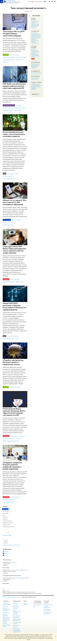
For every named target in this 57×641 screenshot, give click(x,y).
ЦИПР (4, 62)
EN (46, 1)
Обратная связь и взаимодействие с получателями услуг (17, 630)
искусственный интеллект (8, 59)
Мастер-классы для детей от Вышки (35, 78)
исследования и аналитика (12, 336)
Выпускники (15, 627)
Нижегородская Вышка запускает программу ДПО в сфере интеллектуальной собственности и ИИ (14, 411)
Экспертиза (5, 517)
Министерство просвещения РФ (47, 610)
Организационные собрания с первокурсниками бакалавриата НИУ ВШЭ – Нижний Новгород (35, 24)
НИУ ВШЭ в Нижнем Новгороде (9, 597)
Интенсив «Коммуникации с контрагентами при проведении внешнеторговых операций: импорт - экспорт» (35, 53)
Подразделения (6, 612)
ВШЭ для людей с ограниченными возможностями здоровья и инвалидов (6, 620)
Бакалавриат (15, 603)
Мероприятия (36, 15)
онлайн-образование (14, 279)
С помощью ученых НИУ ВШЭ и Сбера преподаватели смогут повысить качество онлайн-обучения (14, 249)
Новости (19, 597)
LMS (34, 606)
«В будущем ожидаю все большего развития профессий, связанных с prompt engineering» (12, 465)
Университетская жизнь (8, 522)
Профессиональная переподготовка (17, 619)
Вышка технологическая (21, 57)
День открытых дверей (36, 72)
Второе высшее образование (16, 607)
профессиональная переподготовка (11, 441)
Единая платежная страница (6, 625)
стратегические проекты (8, 224)
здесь (29, 635)
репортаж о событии (14, 54)
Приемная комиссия (7, 559)
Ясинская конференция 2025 (9, 178)
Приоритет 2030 (6, 524)
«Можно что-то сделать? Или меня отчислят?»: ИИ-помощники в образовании (14, 202)
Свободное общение (7, 520)
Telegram (6, 551)
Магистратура (15, 604)
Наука (4, 515)
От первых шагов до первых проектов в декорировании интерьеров (35, 65)
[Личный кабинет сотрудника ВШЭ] (52, 1)
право (17, 338)
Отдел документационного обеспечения (12, 575)
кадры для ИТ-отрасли (8, 110)
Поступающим (6, 511)
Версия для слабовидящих (6, 615)
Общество (5, 518)
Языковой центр (16, 625)
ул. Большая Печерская (16, 570)
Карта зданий (6, 583)
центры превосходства (8, 176)
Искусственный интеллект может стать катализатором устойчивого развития (14, 134)
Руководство (5, 606)
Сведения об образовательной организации (6, 609)
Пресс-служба (6, 567)
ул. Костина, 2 (14, 562)
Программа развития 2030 (8, 526)
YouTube (6, 555)
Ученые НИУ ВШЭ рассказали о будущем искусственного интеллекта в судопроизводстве (14, 306)
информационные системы (9, 499)
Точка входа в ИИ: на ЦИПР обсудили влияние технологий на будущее (14, 33)
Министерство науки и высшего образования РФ (48, 606)
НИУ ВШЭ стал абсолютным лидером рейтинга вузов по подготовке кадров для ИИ (14, 86)
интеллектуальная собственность (17, 436)
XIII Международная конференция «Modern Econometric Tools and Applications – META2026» (36, 86)
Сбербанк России (19, 281)
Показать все (35, 94)
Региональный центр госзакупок (17, 623)
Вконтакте (6, 553)
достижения (18, 105)
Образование (6, 513)
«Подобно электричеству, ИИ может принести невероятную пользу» (13, 362)
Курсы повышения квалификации (16, 616)
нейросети (18, 438)
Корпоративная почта (37, 604)
